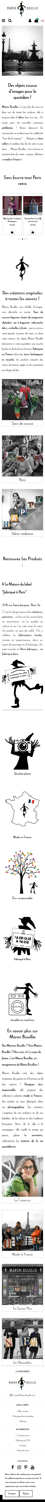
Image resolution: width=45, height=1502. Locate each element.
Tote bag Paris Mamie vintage (33, 220)
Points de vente (23, 1450)
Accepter (12, 1493)
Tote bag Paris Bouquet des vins (12, 220)
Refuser (26, 1493)
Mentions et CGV (23, 1440)
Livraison (23, 1445)
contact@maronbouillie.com (24, 1395)
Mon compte (23, 1411)
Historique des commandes (23, 1416)
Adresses (23, 1421)
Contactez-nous (23, 1435)
